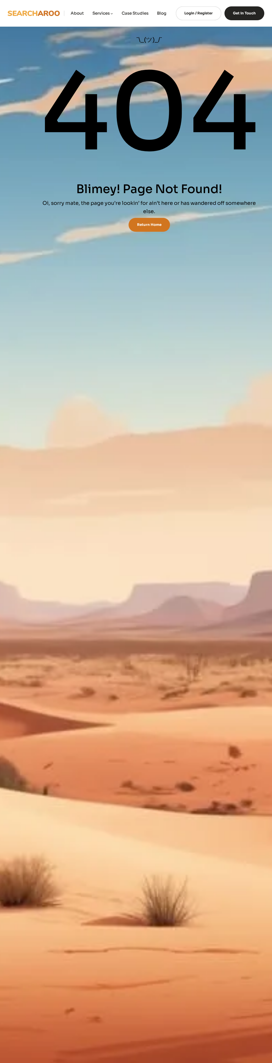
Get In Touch (244, 13)
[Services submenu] (111, 13)
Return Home (149, 224)
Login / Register (198, 13)
